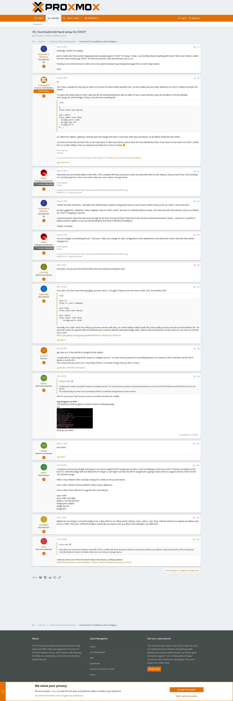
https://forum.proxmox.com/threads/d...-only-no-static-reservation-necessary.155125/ (94, 562)
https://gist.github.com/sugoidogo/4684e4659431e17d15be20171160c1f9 (89, 335)
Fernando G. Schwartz (43, 35)
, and (72, 367)
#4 (198, 201)
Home (93, 646)
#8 (198, 348)
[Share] (194, 47)
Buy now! (155, 669)
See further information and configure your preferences (59, 695)
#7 (198, 287)
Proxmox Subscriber (45, 184)
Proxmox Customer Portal (102, 669)
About (92, 674)
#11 (197, 465)
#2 (198, 78)
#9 (198, 376)
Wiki (91, 657)
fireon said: (63, 544)
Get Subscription (97, 652)
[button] (81, 18)
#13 (197, 539)
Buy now (113, 158)
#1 (198, 47)
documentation (135, 158)
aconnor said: (64, 381)
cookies (53, 691)
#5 (198, 235)
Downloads (95, 663)
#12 (197, 517)
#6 (198, 265)
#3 (198, 171)
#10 (197, 443)
